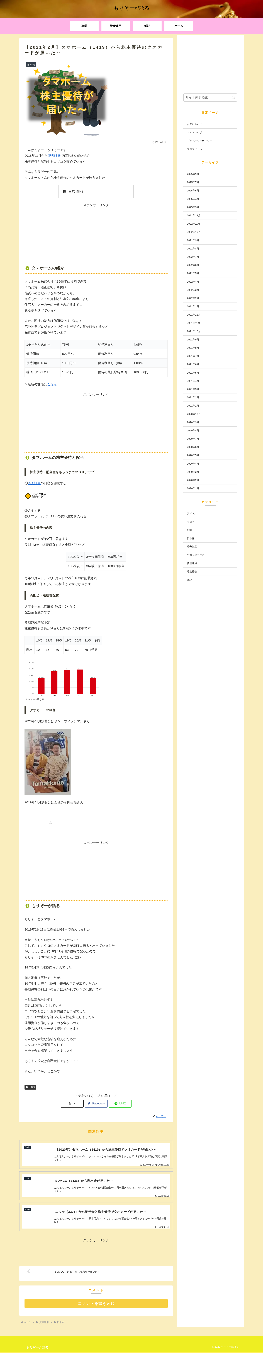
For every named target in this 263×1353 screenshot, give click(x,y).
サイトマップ (194, 132)
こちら (52, 384)
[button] (233, 97)
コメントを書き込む (96, 1303)
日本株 (31, 1087)
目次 (72, 191)
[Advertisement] (96, 233)
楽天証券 (54, 155)
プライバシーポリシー (199, 140)
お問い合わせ (194, 124)
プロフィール (194, 149)
